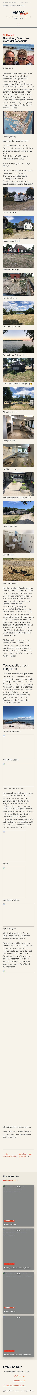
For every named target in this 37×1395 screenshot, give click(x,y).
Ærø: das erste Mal (9, 1311)
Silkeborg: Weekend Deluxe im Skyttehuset (17, 1268)
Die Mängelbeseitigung (10, 1155)
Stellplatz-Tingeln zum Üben (25, 1155)
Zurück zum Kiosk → (10, 1180)
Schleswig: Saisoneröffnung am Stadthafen (17, 1355)
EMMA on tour (12, 1367)
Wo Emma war (19, 1376)
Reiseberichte (19, 1380)
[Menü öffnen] (18, 24)
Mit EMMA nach (8, 35)
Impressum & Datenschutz (14, 1385)
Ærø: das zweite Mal (10, 1224)
